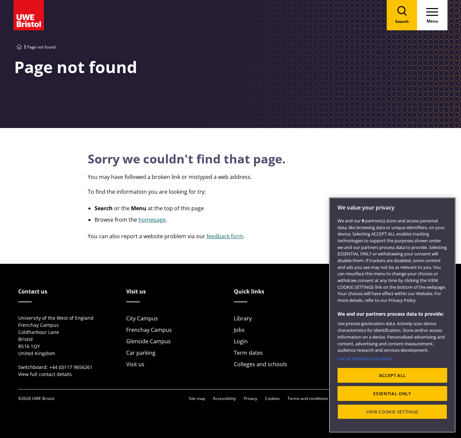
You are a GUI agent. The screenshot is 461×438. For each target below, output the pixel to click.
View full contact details (45, 374)
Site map (197, 398)
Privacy (250, 398)
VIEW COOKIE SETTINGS (392, 412)
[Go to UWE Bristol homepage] (19, 47)
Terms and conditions (308, 398)
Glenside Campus (148, 341)
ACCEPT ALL (392, 375)
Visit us (135, 364)
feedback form (225, 236)
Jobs (239, 330)
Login (241, 341)
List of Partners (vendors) (364, 358)
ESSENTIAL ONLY (392, 393)
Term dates (248, 352)
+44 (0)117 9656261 (70, 367)
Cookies (272, 398)
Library (243, 318)
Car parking (141, 352)
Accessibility (224, 398)
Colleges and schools (260, 364)
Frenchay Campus (149, 330)
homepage (152, 219)
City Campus (142, 318)
